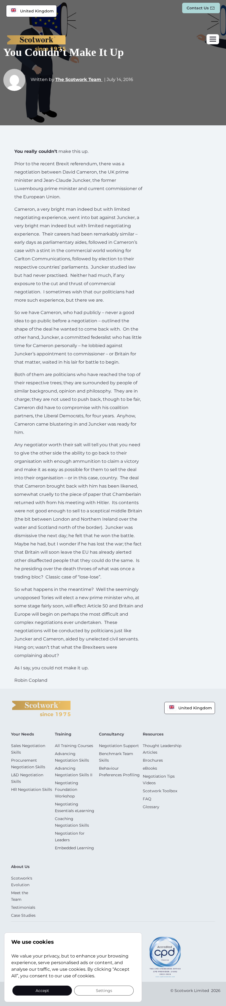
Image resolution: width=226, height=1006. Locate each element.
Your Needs (22, 734)
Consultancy (111, 734)
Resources (153, 734)
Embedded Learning (74, 847)
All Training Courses (74, 745)
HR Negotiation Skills (31, 789)
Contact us (198, 8)
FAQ (147, 798)
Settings (104, 990)
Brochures (153, 760)
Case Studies (23, 915)
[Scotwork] (41, 708)
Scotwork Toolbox (160, 790)
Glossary (151, 806)
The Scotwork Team (79, 79)
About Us (20, 866)
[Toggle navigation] (212, 39)
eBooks (150, 768)
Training (63, 734)
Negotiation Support (119, 745)
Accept (42, 990)
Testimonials (23, 907)
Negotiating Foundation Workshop (66, 789)
